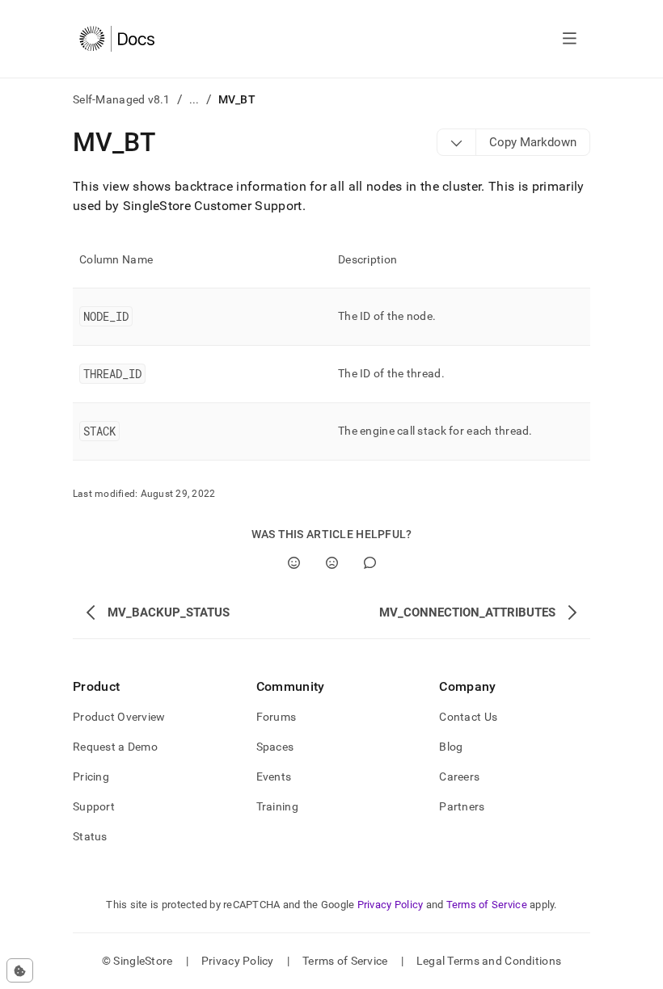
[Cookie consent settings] (19, 970)
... (194, 99)
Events (274, 776)
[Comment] (370, 563)
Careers (459, 776)
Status (90, 836)
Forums (276, 716)
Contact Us (468, 716)
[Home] (116, 39)
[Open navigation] (569, 39)
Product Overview (119, 716)
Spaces (275, 746)
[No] (332, 563)
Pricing (91, 776)
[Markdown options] (456, 142)
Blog (450, 746)
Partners (461, 806)
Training (277, 806)
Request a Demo (115, 746)
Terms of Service (486, 905)
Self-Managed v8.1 (122, 99)
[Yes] (294, 563)
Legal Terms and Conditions (488, 960)
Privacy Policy (390, 905)
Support (94, 806)
